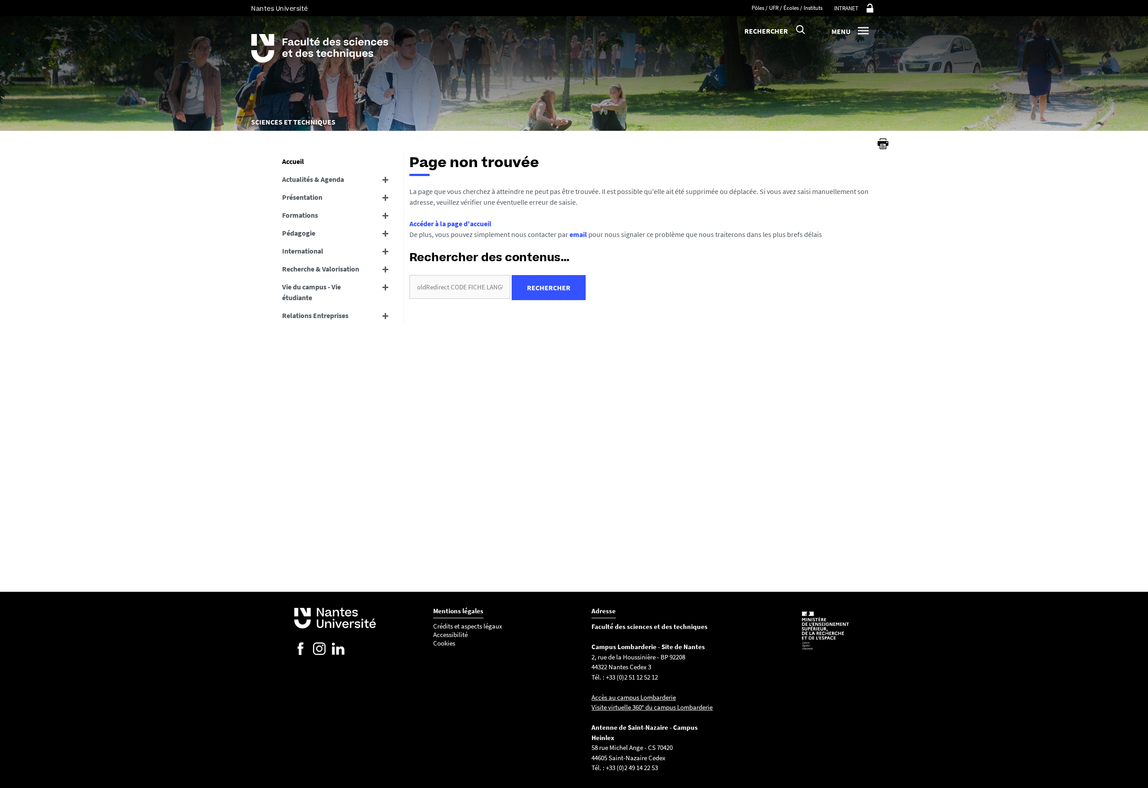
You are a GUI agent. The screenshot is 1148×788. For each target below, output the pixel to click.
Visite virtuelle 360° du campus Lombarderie (652, 707)
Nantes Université (279, 9)
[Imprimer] (883, 143)
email (578, 234)
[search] (459, 287)
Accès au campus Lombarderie (633, 697)
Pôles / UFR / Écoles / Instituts (787, 8)
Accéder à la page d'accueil (450, 223)
